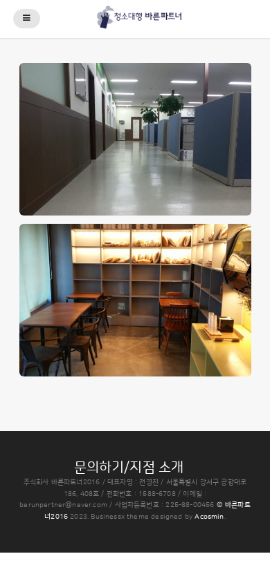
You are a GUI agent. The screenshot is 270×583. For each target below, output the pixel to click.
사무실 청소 (135, 129)
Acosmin (209, 516)
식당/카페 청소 (134, 290)
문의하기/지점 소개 (129, 467)
